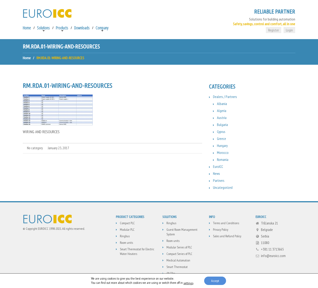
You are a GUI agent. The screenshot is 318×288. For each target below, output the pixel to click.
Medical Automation (178, 260)
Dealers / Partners (225, 96)
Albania (222, 103)
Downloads (82, 27)
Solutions (43, 27)
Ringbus (125, 236)
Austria (222, 117)
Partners (218, 180)
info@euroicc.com (273, 255)
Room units (126, 243)
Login (289, 30)
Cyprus (221, 131)
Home (27, 27)
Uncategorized (223, 187)
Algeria (221, 110)
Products (62, 27)
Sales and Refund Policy (227, 236)
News (216, 173)
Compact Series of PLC (179, 254)
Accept (215, 281)
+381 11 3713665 (272, 249)
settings (188, 283)
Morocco (223, 152)
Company (102, 27)
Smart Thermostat (177, 267)
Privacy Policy (220, 229)
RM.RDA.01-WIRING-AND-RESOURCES (67, 85)
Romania (222, 159)
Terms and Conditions (226, 223)
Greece (221, 138)
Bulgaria (222, 124)
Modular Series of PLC (179, 247)
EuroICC (218, 166)
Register (273, 30)
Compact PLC (127, 223)
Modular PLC (127, 229)
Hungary (222, 145)
